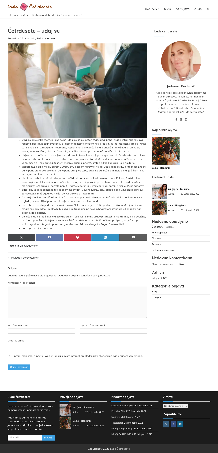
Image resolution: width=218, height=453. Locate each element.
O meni (198, 9)
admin (51, 38)
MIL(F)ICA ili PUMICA (179, 189)
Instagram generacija (163, 250)
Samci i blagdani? (161, 168)
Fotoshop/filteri (159, 232)
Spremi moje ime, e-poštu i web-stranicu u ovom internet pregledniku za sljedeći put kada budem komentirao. (78, 355)
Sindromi (156, 238)
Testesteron (158, 244)
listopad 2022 (159, 278)
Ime (18, 325)
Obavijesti (183, 9)
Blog (167, 9)
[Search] (208, 9)
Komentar (21, 282)
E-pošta (92, 325)
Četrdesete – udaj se (163, 226)
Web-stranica (16, 340)
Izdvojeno (32, 245)
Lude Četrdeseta (120, 448)
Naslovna (152, 9)
